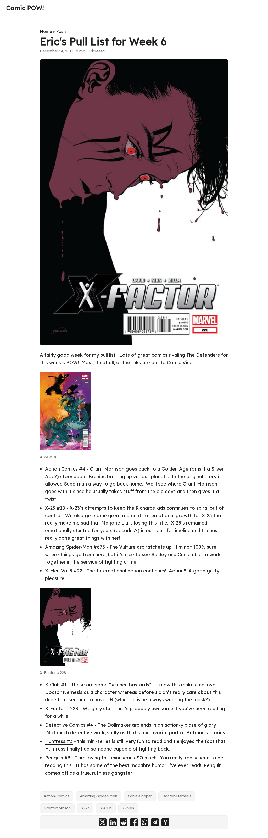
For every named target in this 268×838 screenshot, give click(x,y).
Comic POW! (25, 8)
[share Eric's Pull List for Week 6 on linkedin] (113, 822)
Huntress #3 (59, 741)
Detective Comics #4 (69, 725)
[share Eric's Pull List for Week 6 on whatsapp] (144, 822)
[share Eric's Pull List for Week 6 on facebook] (134, 822)
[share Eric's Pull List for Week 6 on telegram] (155, 822)
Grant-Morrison (57, 808)
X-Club (106, 808)
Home (46, 31)
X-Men (128, 808)
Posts (61, 31)
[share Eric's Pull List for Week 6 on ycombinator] (165, 822)
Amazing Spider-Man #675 (75, 547)
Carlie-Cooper (140, 796)
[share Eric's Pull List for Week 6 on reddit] (123, 822)
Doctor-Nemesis (176, 796)
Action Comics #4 (65, 469)
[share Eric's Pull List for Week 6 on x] (103, 822)
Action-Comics (56, 796)
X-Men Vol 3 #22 (63, 571)
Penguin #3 (57, 758)
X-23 (50, 508)
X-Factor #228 (61, 708)
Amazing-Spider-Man (98, 796)
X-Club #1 (56, 685)
